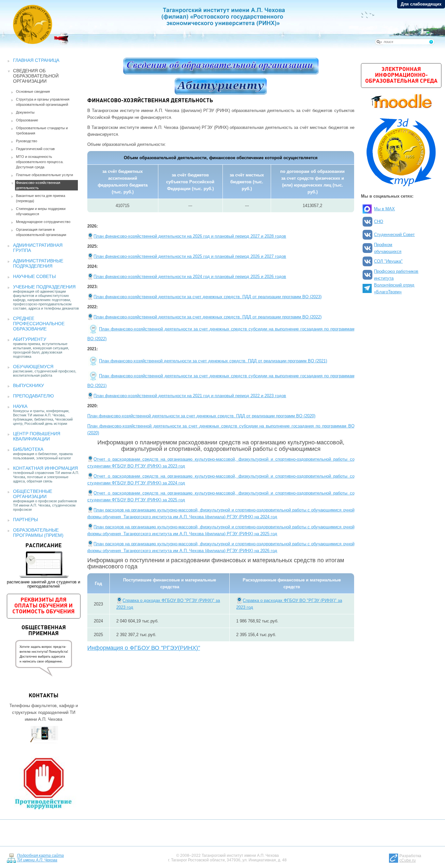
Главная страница (36, 60)
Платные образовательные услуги (44, 175)
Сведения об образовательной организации (36, 76)
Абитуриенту (29, 339)
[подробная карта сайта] (11, 857)
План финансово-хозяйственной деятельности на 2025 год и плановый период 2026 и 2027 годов (189, 256)
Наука (20, 406)
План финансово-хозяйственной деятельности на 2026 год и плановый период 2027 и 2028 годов (189, 236)
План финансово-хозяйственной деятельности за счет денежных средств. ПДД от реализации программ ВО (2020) (201, 415)
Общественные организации (32, 494)
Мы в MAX (384, 208)
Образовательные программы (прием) (38, 532)
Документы (25, 112)
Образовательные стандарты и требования (42, 130)
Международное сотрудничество (43, 222)
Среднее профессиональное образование (39, 323)
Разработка (410, 858)
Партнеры (25, 519)
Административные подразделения (38, 263)
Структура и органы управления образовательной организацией (42, 101)
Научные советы (34, 276)
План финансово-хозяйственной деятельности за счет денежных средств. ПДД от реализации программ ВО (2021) (213, 360)
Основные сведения (33, 91)
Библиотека (28, 449)
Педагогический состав (35, 149)
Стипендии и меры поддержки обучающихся (40, 211)
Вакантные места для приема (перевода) (40, 198)
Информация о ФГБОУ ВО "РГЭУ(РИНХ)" (143, 648)
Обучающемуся (33, 366)
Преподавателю (33, 395)
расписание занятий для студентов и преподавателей (43, 565)
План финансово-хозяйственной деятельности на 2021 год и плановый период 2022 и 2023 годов (189, 395)
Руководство (26, 141)
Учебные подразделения (44, 286)
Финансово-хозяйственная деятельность (38, 185)
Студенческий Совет (394, 234)
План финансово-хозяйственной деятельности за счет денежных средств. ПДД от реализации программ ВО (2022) (207, 316)
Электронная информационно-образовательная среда (401, 75)
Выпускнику (28, 385)
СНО (378, 221)
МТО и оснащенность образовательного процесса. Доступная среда (40, 162)
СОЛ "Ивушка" (388, 261)
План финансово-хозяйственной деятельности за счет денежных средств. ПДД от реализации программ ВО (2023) (207, 296)
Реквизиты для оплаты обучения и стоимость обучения (43, 606)
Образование (27, 120)
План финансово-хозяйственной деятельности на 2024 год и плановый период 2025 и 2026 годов (189, 276)
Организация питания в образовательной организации (41, 232)
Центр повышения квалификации (36, 436)
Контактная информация (45, 468)
